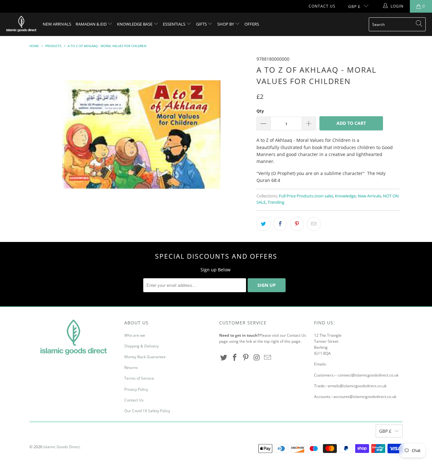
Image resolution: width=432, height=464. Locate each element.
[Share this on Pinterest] (297, 224)
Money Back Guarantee (145, 356)
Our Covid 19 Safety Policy (147, 410)
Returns (131, 367)
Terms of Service (139, 378)
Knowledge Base (135, 24)
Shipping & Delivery (141, 346)
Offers (251, 24)
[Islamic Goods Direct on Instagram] (257, 357)
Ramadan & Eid (92, 24)
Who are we (134, 335)
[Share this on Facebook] (280, 224)
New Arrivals (57, 24)
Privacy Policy (136, 389)
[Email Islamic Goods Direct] (268, 357)
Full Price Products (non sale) (306, 196)
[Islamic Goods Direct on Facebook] (235, 357)
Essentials (174, 24)
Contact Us (322, 6)
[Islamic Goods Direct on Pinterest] (245, 357)
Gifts (202, 24)
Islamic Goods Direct (61, 446)
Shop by (226, 24)
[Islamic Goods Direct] (21, 24)
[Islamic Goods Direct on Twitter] (224, 357)
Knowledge (345, 196)
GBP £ (354, 6)
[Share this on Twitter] (263, 224)
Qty (260, 111)
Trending (276, 202)
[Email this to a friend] (314, 224)
